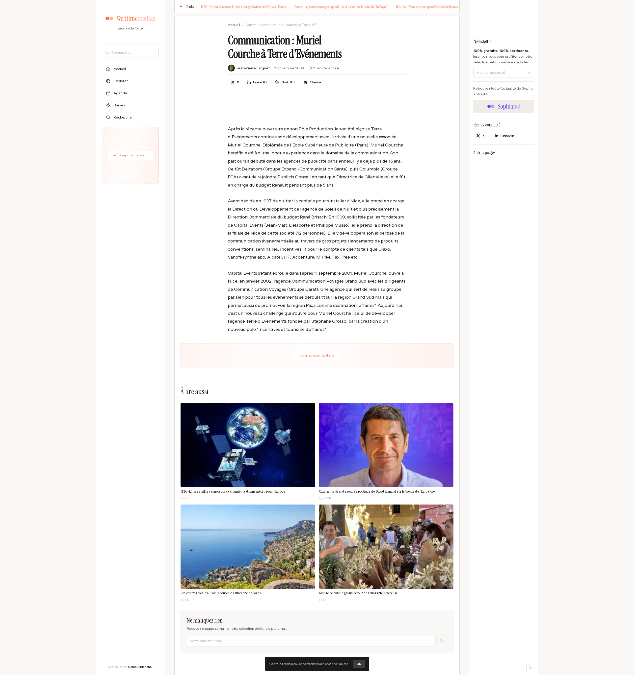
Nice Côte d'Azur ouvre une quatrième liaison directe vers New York (413, 6)
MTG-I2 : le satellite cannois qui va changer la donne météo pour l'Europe (222, 6)
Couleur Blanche (140, 667)
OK (359, 664)
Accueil (234, 25)
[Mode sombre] (530, 667)
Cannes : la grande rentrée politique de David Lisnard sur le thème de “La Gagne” (320, 6)
